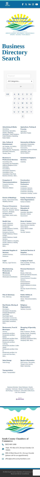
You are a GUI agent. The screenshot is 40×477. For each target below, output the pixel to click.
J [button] (30, 99)
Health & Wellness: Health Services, (10, 238)
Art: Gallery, (13, 146)
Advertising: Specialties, (9, 131)
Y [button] (31, 112)
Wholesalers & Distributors (10, 277)
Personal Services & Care (27, 270)
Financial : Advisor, (14, 210)
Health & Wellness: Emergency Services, (8, 231)
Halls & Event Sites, (12, 199)
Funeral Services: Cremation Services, (28, 279)
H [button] (23, 99)
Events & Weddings (9, 197)
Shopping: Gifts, (25, 340)
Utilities (23, 300)
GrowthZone (25, 474)
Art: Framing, (6, 146)
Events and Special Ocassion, (29, 274)
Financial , (5, 210)
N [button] (26, 103)
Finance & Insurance (10, 206)
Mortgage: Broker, (7, 213)
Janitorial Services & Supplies (28, 251)
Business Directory (12, 387)
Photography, (15, 150)
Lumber (35, 193)
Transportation (8, 370)
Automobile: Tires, (26, 151)
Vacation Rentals (25, 264)
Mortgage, (12, 211)
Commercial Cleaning (27, 254)
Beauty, (23, 273)
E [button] (31, 94)
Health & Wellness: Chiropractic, (8, 226)
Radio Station (6, 138)
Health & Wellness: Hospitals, (11, 241)
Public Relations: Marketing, (10, 136)
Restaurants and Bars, (9, 333)
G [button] (19, 99)
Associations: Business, (9, 170)
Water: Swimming (25, 366)
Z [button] (22, 116)
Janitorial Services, (8, 254)
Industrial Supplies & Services (10, 251)
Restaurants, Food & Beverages (10, 328)
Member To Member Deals (26, 389)
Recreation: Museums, (9, 151)
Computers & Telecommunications (10, 181)
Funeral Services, (25, 276)
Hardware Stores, (31, 223)
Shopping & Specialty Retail (28, 328)
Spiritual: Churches (26, 309)
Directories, (6, 186)
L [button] (18, 103)
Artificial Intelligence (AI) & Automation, (10, 166)
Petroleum (5, 256)
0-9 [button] (7, 94)
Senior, (22, 299)
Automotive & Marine (28, 142)
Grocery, (5, 331)
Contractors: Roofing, (26, 193)
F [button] (14, 99)
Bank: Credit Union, (11, 208)
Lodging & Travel (27, 260)
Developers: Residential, (9, 311)
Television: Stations (8, 188)
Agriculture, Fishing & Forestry (28, 128)
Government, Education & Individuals (25, 208)
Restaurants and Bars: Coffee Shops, (11, 346)
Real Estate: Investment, (9, 321)
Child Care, (28, 273)
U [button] (14, 112)
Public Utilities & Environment (26, 296)
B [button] (18, 94)
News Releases (23, 387)
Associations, (6, 168)
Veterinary (8, 297)
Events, (5, 199)
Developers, (6, 309)
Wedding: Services (8, 201)
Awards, (5, 132)
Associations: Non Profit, (9, 174)
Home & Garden (26, 221)
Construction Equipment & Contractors (25, 182)
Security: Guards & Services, (28, 288)
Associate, (23, 212)
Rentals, (33, 331)
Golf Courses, (24, 362)
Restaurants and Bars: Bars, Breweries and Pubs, (10, 339)
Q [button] (18, 107)
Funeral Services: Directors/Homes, (25, 282)
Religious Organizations (25, 306)
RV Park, (32, 262)
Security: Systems (25, 232)
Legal (4, 260)
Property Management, (9, 312)
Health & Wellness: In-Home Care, (28, 286)
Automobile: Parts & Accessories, (26, 146)
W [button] (23, 112)
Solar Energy (7, 360)
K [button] (14, 103)
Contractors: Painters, (27, 190)
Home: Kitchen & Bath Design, (27, 229)
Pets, (4, 297)
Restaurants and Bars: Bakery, (9, 336)
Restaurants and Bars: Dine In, (10, 350)
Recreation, (32, 362)
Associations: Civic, (8, 172)
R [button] (22, 107)
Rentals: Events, (25, 333)
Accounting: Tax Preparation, (11, 163)
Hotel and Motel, (25, 262)
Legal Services (12, 262)
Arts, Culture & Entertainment (8, 143)
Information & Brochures (27, 390)
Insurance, (5, 211)
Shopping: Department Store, (29, 338)
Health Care (7, 221)
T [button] (31, 107)
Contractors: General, (26, 188)
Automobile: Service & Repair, (29, 149)
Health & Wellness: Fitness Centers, (10, 234)
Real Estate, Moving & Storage (10, 306)
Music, (4, 148)
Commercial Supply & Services (28, 158)
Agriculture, (24, 131)
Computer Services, (8, 184)
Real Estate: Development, (10, 319)
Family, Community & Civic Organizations (28, 198)
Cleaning (23, 162)
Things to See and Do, (27, 364)
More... (9, 153)
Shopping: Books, (25, 337)
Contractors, (24, 186)
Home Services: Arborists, (28, 225)
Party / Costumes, (25, 331)
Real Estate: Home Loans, (10, 215)
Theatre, (5, 153)
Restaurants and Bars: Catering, (9, 343)
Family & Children (25, 202)
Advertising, (6, 129)
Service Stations (25, 153)
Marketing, (10, 132)
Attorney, (5, 262)
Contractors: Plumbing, (27, 191)
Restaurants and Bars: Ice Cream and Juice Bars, (10, 353)
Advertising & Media (10, 127)
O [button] (31, 103)
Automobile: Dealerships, (28, 144)
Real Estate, (6, 314)
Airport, (5, 372)
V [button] (18, 112)
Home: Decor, (24, 227)
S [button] (27, 107)
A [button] (14, 94)
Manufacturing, (7, 275)
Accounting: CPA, (7, 162)
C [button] (22, 94)
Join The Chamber (20, 392)
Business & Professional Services (10, 158)
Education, (30, 212)
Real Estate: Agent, (8, 316)
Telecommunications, (31, 299)
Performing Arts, (7, 150)
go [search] (21, 86)
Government (24, 216)
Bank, (4, 208)
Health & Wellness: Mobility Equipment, (10, 243)
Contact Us (17, 390)
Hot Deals (15, 389)
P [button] (14, 107)
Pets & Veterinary (8, 295)
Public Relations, (14, 134)
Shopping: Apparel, (26, 335)
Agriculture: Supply (26, 133)
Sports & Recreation (28, 360)
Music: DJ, (9, 148)
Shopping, (33, 333)
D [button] (27, 94)
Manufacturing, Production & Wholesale (8, 271)
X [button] (27, 112)
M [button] (22, 103)
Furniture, (23, 223)
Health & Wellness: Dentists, (10, 228)
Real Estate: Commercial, (10, 318)
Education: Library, (26, 214)
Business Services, (8, 175)
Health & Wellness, (8, 223)
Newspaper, (6, 134)
